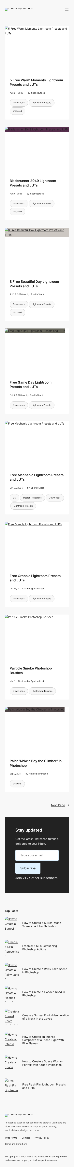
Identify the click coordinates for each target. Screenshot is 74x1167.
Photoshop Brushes (42, 691)
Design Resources (32, 497)
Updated (17, 111)
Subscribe (28, 868)
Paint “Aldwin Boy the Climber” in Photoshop (36, 763)
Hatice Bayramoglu (38, 773)
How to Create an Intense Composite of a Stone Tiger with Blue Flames (43, 1040)
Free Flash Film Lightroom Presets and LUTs (44, 1086)
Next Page (60, 805)
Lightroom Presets (41, 102)
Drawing (17, 783)
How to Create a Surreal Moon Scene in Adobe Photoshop (41, 924)
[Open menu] (67, 9)
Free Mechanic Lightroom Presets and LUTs (37, 477)
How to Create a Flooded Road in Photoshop (43, 993)
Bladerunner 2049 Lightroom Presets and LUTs (33, 183)
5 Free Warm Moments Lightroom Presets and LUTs (36, 82)
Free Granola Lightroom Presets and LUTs (35, 578)
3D (14, 497)
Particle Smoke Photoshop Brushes (31, 670)
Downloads (19, 102)
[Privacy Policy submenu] (50, 1138)
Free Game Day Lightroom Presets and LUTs (31, 384)
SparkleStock (38, 92)
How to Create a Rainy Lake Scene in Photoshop (44, 970)
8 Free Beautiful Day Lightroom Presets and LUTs (34, 283)
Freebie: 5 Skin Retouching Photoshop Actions (39, 947)
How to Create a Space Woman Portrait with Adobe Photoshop (42, 1063)
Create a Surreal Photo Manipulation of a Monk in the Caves (45, 1016)
